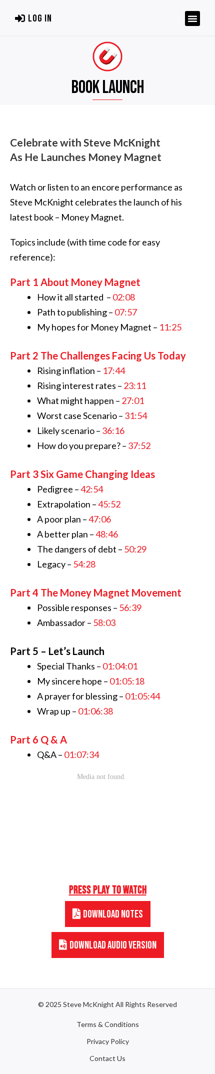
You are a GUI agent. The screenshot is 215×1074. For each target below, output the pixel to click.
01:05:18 (127, 681)
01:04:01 (120, 666)
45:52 (109, 504)
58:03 (104, 622)
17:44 (113, 370)
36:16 (113, 430)
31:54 (135, 415)
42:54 (91, 489)
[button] (33, 19)
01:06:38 (95, 711)
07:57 (125, 312)
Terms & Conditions (107, 1024)
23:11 (135, 385)
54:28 (84, 564)
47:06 (99, 519)
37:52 (139, 445)
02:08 (123, 297)
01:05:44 (142, 696)
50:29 (135, 549)
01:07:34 (81, 754)
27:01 (133, 400)
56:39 (130, 607)
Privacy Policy (107, 1041)
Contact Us (108, 1058)
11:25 (170, 327)
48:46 (107, 534)
